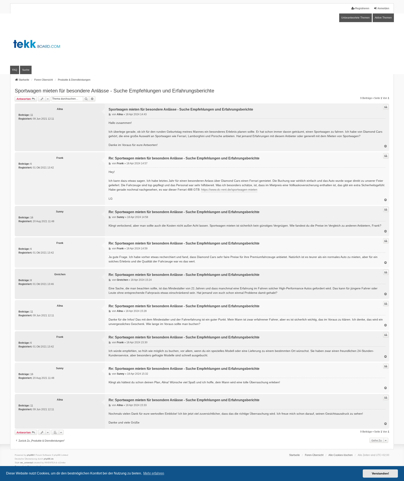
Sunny (60, 211)
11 (31, 115)
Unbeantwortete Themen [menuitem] (355, 17)
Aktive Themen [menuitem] (383, 17)
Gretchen (59, 274)
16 (31, 217)
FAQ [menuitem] (14, 69)
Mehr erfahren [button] (153, 473)
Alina (60, 109)
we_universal (26, 462)
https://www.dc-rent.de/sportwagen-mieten (229, 189)
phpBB (30, 455)
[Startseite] (202, 44)
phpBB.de (49, 459)
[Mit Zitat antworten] (386, 107)
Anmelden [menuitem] (383, 8)
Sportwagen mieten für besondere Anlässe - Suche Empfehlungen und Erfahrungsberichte (114, 91)
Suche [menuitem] (25, 69)
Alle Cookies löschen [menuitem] (340, 455)
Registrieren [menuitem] (362, 8)
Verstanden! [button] (380, 473)
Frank (59, 157)
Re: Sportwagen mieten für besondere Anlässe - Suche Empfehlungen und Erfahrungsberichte (184, 158)
